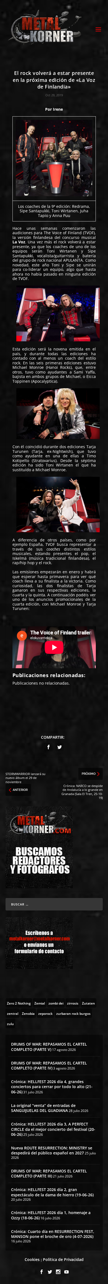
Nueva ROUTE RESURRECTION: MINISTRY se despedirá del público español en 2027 (51, 1150)
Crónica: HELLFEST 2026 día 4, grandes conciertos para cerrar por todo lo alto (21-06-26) (51, 1086)
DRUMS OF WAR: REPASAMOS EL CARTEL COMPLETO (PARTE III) (49, 1173)
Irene (58, 109)
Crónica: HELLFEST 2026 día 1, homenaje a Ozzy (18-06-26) (51, 1215)
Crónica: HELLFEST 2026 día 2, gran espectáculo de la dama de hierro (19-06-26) (52, 1192)
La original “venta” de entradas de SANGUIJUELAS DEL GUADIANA (43, 1108)
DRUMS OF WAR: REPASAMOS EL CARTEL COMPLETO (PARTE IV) (49, 1065)
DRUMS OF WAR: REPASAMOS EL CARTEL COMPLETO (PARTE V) (49, 1046)
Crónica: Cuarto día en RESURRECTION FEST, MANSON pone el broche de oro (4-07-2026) (52, 1234)
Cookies (32, 1259)
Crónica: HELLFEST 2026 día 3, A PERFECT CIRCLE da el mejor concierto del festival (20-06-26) (53, 1129)
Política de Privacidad (63, 1259)
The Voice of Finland (63, 232)
